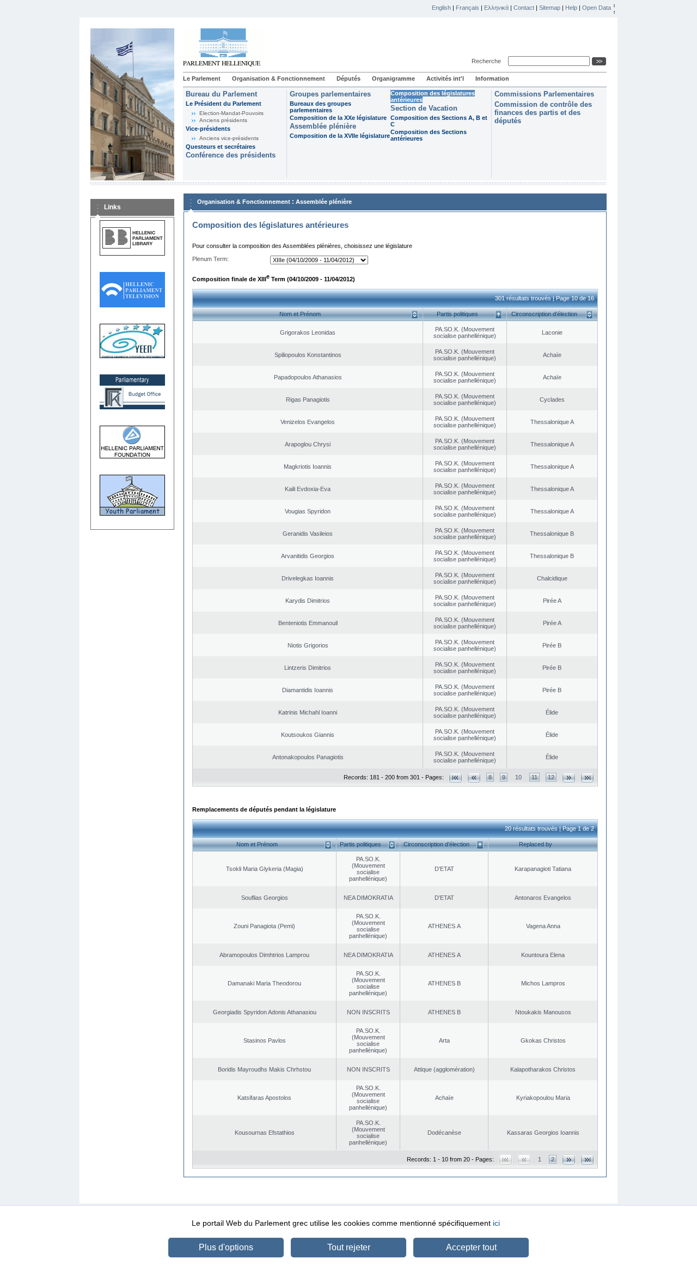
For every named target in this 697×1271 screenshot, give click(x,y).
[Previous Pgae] (474, 777)
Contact (523, 7)
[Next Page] (569, 777)
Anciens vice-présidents (229, 138)
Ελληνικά (496, 7)
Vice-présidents (208, 128)
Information (492, 78)
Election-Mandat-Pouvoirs (231, 113)
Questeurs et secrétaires (220, 146)
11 (534, 777)
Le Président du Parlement (223, 103)
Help (571, 7)
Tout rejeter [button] (348, 1247)
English (441, 7)
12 (551, 777)
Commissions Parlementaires (544, 94)
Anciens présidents (223, 120)
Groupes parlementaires (330, 94)
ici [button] (496, 1223)
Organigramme (393, 78)
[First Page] (455, 777)
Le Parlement (202, 78)
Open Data (596, 7)
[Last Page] (587, 777)
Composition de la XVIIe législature (340, 135)
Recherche (488, 61)
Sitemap (549, 7)
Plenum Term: (210, 259)
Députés (348, 78)
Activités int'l (445, 78)
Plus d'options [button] (226, 1247)
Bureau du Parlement (221, 94)
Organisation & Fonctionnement (278, 78)
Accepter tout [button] (471, 1247)
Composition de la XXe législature (338, 117)
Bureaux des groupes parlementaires (320, 106)
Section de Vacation (423, 108)
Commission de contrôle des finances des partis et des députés (543, 112)
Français (467, 7)
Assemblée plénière (323, 126)
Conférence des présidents (231, 155)
